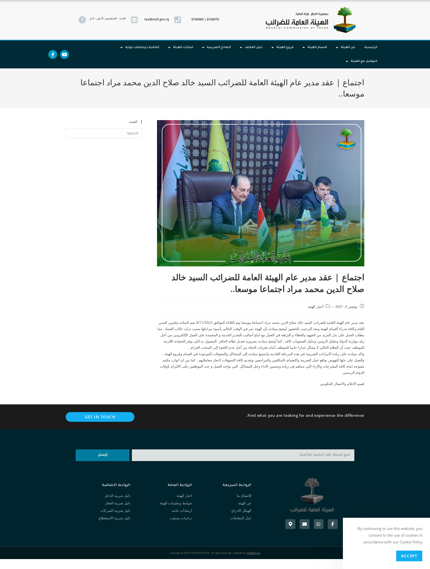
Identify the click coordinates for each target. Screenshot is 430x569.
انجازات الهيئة (183, 47)
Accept (409, 555)
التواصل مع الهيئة (364, 61)
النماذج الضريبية (219, 47)
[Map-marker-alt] (290, 524)
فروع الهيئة (285, 47)
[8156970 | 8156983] (177, 20)
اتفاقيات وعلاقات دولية (142, 47)
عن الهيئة (348, 47)
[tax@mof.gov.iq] (134, 20)
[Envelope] (305, 524)
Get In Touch (100, 416)
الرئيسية (370, 47)
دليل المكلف (254, 47)
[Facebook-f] (52, 54)
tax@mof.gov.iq (156, 19)
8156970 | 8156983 (205, 19)
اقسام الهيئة (317, 47)
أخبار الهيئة (315, 306)
